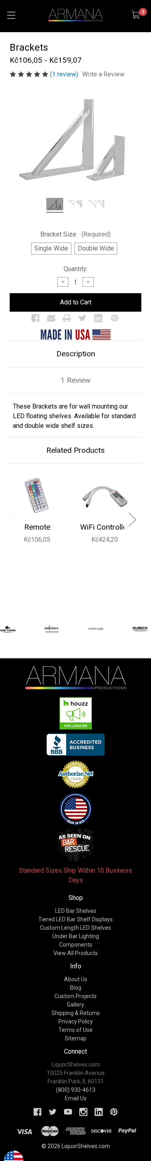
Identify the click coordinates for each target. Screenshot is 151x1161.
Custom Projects (75, 996)
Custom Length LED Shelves (75, 928)
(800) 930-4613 (75, 1090)
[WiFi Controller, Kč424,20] (104, 496)
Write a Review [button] (103, 74)
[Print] (67, 318)
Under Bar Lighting (75, 936)
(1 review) (65, 74)
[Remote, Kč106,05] (37, 496)
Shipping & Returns (76, 1013)
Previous (9, 519)
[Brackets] (54, 205)
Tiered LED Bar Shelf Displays (75, 919)
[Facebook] (35, 318)
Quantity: (76, 269)
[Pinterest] (115, 318)
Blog (75, 987)
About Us (75, 979)
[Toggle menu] (11, 15)
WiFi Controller (105, 527)
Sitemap (76, 1038)
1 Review (75, 380)
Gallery (75, 1004)
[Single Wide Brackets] (75, 205)
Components (75, 944)
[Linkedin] (98, 318)
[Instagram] (83, 1112)
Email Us (76, 1098)
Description (75, 353)
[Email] (51, 318)
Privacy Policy (75, 1021)
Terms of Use (75, 1030)
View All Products (76, 953)
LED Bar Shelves (75, 911)
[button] (76, 713)
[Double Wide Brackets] (96, 205)
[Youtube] (68, 1112)
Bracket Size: (75, 234)
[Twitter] (83, 318)
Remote (37, 527)
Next (132, 519)
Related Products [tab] (75, 450)
